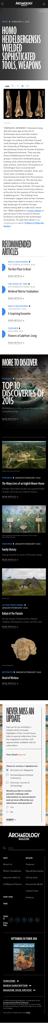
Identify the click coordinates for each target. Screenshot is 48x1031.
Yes (12, 807)
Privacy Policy (5, 924)
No (11, 812)
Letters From (32, 891)
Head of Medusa (10, 678)
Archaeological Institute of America (21, 777)
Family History (9, 549)
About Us (7, 864)
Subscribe (9, 981)
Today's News (8, 897)
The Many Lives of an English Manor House (23, 483)
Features (30, 864)
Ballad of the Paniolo (12, 613)
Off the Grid (31, 877)
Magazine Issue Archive (17, 990)
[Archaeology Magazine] (24, 840)
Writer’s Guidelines (12, 871)
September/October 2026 (24, 939)
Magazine (21, 770)
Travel (5, 903)
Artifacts (30, 897)
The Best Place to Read (19, 269)
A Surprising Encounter (19, 313)
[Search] (4, 848)
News (5, 22)
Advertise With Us (11, 877)
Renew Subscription (15, 985)
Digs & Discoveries (35, 871)
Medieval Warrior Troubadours (23, 291)
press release (34, 210)
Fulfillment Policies (12, 884)
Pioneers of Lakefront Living (22, 336)
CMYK (28, 1013)
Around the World (34, 884)
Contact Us (5, 917)
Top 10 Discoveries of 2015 (23, 394)
